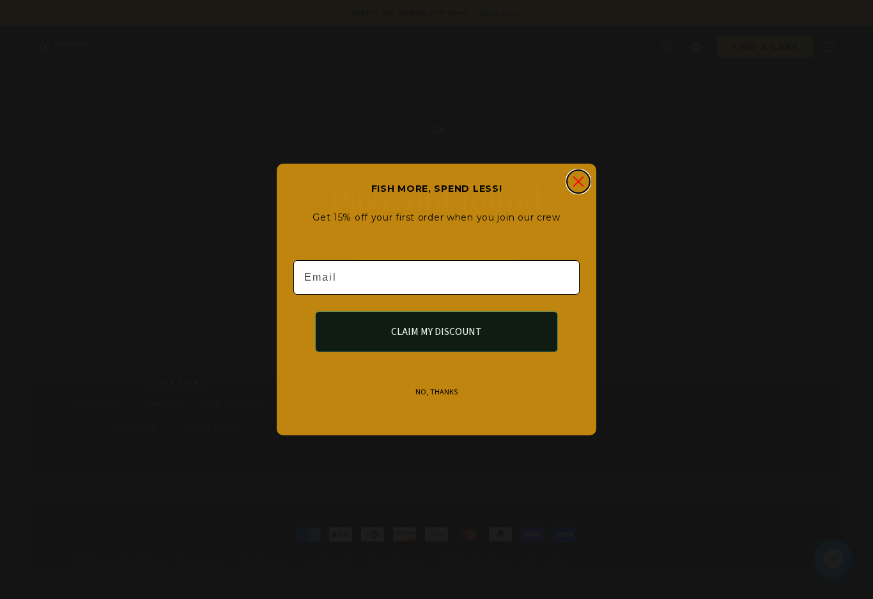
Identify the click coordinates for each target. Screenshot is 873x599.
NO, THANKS (436, 392)
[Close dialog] (578, 181)
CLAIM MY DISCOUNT (436, 332)
